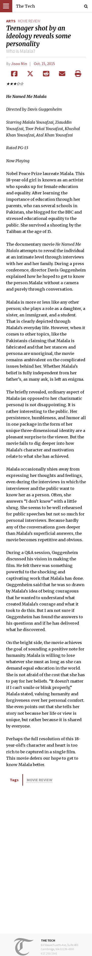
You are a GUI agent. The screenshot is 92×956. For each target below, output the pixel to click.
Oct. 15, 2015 (44, 63)
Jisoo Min (19, 63)
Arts (10, 20)
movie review (29, 20)
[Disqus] (46, 859)
